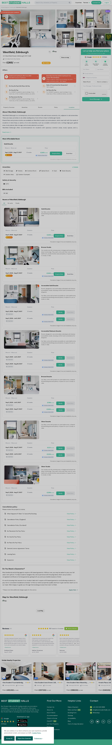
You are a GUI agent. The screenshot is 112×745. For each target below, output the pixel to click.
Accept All (9, 738)
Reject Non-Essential (24, 738)
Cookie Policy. (36, 733)
